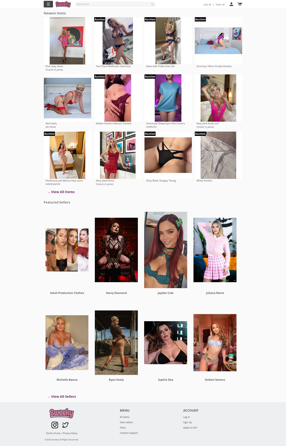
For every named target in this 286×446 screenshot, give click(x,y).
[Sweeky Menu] (48, 4)
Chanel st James (54, 69)
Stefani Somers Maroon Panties (113, 123)
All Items (124, 417)
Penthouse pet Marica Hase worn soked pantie (64, 182)
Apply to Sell (190, 427)
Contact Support (129, 432)
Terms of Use (53, 433)
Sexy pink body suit (207, 123)
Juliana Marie (215, 293)
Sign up (220, 4)
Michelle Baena (67, 380)
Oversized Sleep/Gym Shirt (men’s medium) (165, 125)
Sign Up (187, 422)
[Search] (152, 4)
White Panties (204, 180)
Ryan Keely (116, 380)
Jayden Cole (166, 293)
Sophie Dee (165, 380)
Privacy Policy (70, 433)
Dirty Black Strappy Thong (161, 180)
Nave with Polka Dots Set (160, 66)
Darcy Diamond (116, 293)
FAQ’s (123, 427)
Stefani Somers (215, 380)
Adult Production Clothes (67, 293)
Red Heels (51, 123)
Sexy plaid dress (105, 180)
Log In (207, 4)
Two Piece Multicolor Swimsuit (113, 66)
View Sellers (126, 422)
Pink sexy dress (54, 66)
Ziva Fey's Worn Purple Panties (214, 66)
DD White (51, 126)
